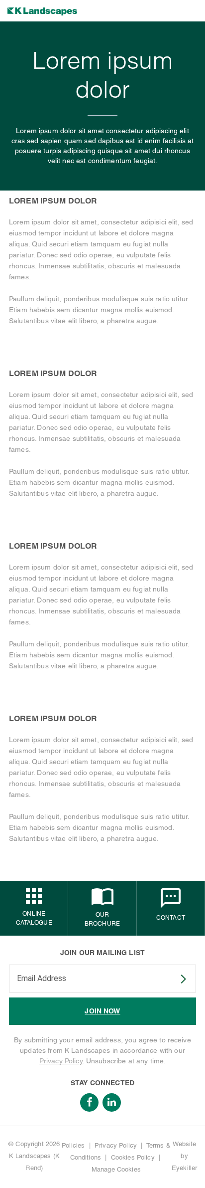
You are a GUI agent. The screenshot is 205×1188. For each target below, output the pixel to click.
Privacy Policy (61, 1061)
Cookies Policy (133, 1157)
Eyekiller (184, 1168)
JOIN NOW (102, 1011)
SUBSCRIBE (177, 979)
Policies (73, 1145)
